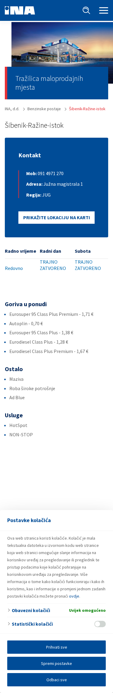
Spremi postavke (56, 663)
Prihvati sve (56, 647)
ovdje (74, 596)
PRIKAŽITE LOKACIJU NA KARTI (56, 217)
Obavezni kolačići (31, 610)
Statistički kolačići (32, 624)
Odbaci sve (56, 679)
